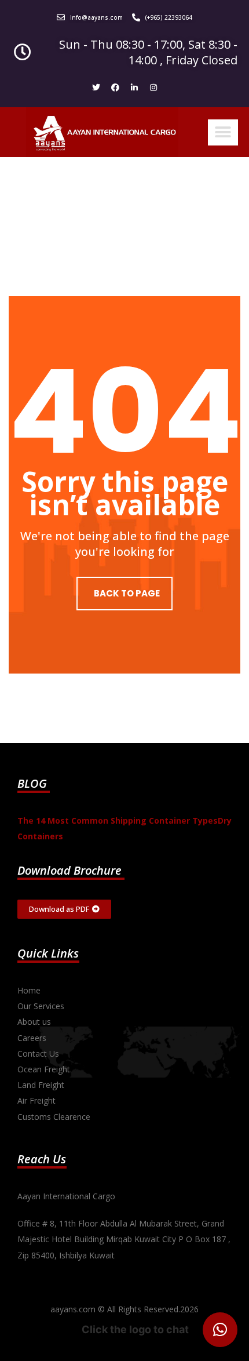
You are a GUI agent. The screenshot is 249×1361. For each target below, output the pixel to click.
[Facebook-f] (115, 87)
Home (29, 990)
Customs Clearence (53, 1116)
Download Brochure (69, 870)
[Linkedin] (134, 87)
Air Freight (36, 1100)
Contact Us (38, 1053)
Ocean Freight (43, 1069)
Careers (31, 1037)
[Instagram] (153, 87)
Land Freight (40, 1084)
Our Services (40, 1005)
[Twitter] (96, 87)
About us (34, 1021)
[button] (223, 132)
